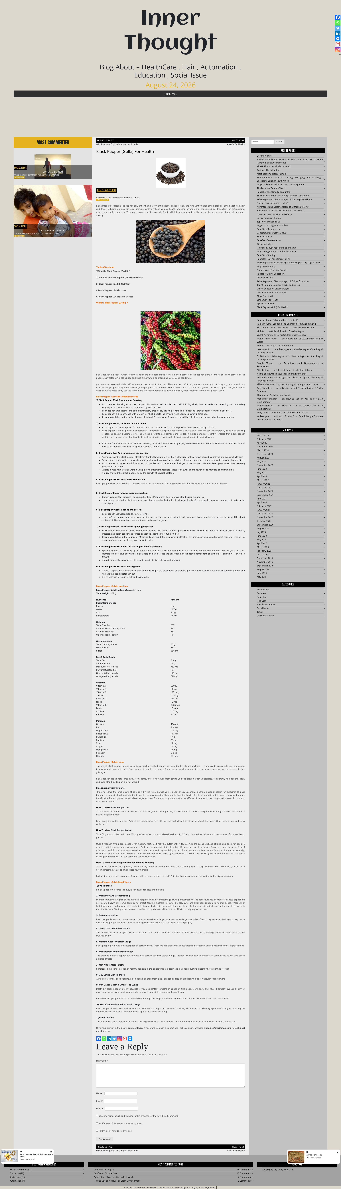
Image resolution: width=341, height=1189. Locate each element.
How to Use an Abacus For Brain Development (117, 1180)
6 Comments (244, 1180)
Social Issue (20, 167)
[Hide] (340, 54)
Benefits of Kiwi (264, 236)
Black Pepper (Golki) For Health (272, 307)
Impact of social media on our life (273, 191)
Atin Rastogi (263, 370)
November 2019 (265, 561)
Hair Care (261, 600)
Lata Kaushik (55, 175)
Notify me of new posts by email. (115, 1130)
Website (100, 1108)
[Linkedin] (109, 1038)
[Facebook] (98, 1038)
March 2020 (263, 547)
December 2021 (265, 487)
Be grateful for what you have (271, 232)
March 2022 (263, 480)
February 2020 (264, 550)
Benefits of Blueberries (268, 229)
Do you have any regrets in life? (272, 203)
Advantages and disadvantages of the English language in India (288, 262)
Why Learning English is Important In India (117, 144)
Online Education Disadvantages (273, 288)
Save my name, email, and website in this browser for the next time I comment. (138, 1116)
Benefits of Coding (266, 255)
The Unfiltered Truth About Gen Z (274, 166)
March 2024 (263, 450)
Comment (102, 1061)
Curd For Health (265, 277)
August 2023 (263, 457)
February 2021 (264, 506)
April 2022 (262, 476)
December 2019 (265, 558)
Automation (263, 589)
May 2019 (261, 576)
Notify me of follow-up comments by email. (121, 1123)
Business (261, 593)
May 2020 (261, 539)
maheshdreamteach (267, 398)
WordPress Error (265, 615)
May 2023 (261, 461)
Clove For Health (265, 296)
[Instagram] (119, 1038)
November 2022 (265, 465)
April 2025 (262, 442)
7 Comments (244, 1177)
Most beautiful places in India (271, 173)
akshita (260, 331)
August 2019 (263, 569)
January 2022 (263, 483)
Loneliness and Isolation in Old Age (274, 214)
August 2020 (263, 528)
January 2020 (263, 554)
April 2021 (262, 502)
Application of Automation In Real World (114, 1177)
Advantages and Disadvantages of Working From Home (284, 199)
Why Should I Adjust (53, 171)
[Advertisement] (170, 117)
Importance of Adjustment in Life (273, 258)
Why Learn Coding (266, 266)
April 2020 (262, 543)
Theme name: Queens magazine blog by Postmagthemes (187, 1187)
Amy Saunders (264, 388)
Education (262, 597)
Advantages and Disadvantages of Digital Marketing (282, 206)
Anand (260, 345)
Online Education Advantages (271, 292)
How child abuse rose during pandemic (276, 247)
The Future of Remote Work (271, 188)
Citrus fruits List (265, 244)
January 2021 (263, 509)
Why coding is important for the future (276, 251)
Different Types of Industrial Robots (294, 370)
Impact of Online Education (270, 273)
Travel (260, 611)
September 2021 (265, 494)
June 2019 (262, 573)
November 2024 (265, 446)
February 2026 (264, 439)
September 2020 (265, 524)
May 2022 (261, 472)
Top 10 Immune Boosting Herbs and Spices (278, 284)
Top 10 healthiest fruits (268, 221)
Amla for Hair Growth (280, 395)
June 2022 (262, 468)
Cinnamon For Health (267, 299)
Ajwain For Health (236, 144)
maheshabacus (264, 405)
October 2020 (264, 521)
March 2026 (263, 435)
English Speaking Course (269, 218)
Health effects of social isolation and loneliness (280, 210)
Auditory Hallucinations (269, 170)
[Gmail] (124, 1038)
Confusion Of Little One (52, 230)
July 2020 (261, 532)
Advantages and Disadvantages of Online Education (283, 281)
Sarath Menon (265, 363)
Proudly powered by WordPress (140, 1187)
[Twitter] (114, 1038)
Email (99, 1101)
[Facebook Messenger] (130, 1038)
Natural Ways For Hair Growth (272, 270)
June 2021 (262, 498)
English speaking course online (272, 225)
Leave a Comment (103, 200)
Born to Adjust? (264, 155)
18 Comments (19, 177)
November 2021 (265, 491)
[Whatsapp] (104, 1038)
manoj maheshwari (267, 338)
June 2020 (262, 535)
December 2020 (265, 513)
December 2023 (265, 454)
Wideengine (263, 416)
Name (100, 1093)
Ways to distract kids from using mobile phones (281, 184)
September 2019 (265, 565)
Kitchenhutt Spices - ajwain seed (273, 327)
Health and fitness (106, 190)
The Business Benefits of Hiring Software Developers (283, 195)
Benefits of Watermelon (269, 240)
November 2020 (265, 517)
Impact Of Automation (282, 345)
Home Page (171, 94)
